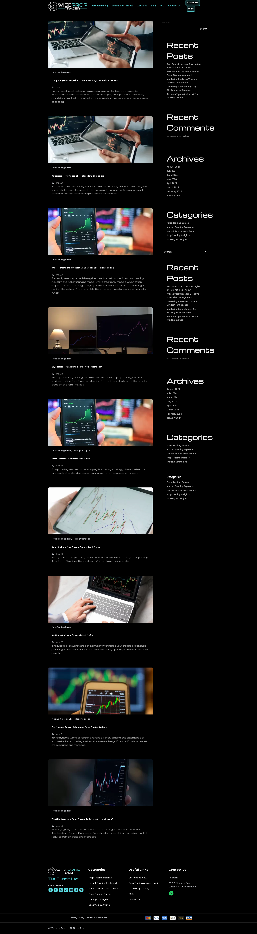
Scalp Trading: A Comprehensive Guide (71, 458)
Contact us (174, 5)
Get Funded (192, 2)
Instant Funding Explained (180, 227)
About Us (142, 5)
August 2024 (173, 166)
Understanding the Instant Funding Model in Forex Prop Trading (83, 267)
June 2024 (172, 175)
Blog (153, 5)
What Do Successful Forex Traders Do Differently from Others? (82, 819)
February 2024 (174, 191)
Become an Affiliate (122, 5)
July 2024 (172, 170)
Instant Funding (99, 5)
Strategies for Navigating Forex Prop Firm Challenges (78, 176)
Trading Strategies (81, 450)
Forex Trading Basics (61, 72)
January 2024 (174, 195)
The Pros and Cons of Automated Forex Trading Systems (79, 727)
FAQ (162, 5)
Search (166, 22)
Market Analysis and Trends (181, 231)
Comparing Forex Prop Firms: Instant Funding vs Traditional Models (85, 80)
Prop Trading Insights (178, 235)
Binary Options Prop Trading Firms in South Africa (76, 547)
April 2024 (172, 183)
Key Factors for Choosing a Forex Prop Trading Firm (77, 366)
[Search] (205, 252)
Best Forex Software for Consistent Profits (72, 635)
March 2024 (173, 187)
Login (191, 8)
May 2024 (172, 179)
